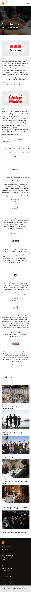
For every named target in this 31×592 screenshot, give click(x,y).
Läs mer (25, 588)
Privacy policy (5, 584)
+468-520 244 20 (8, 549)
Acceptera (15, 590)
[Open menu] (28, 3)
